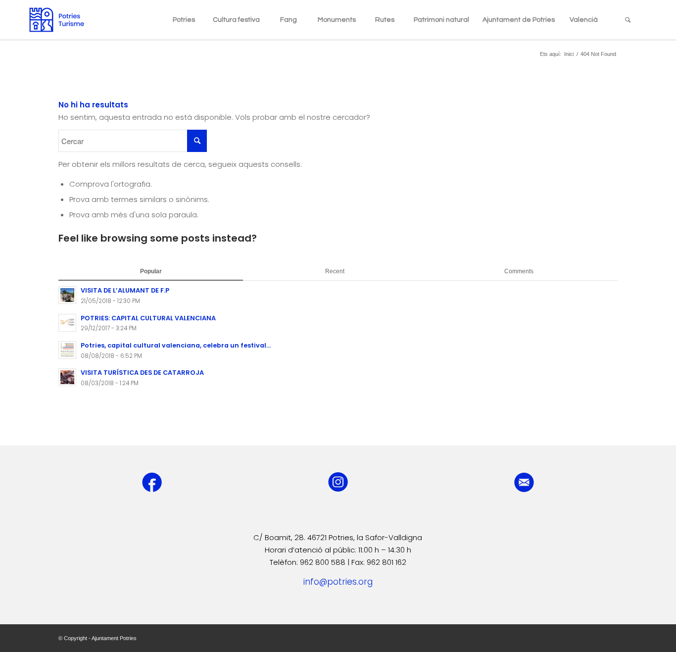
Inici (569, 54)
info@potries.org (338, 582)
